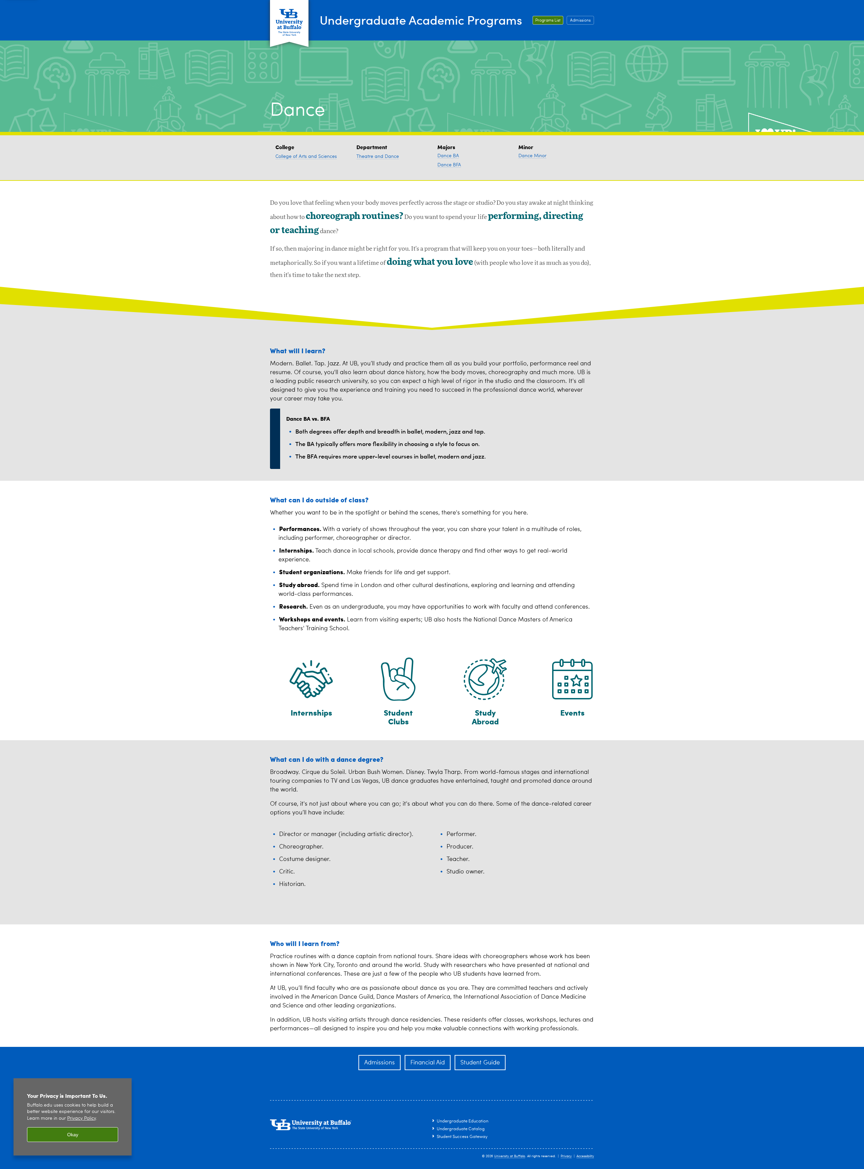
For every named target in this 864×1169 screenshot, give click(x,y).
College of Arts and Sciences (306, 156)
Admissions (580, 21)
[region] (73, 1117)
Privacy (566, 1156)
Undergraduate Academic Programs (421, 19)
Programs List (548, 21)
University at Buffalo (509, 1156)
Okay (72, 1134)
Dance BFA (449, 165)
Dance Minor (532, 156)
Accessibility (585, 1156)
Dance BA (448, 156)
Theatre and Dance (377, 156)
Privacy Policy (81, 1118)
